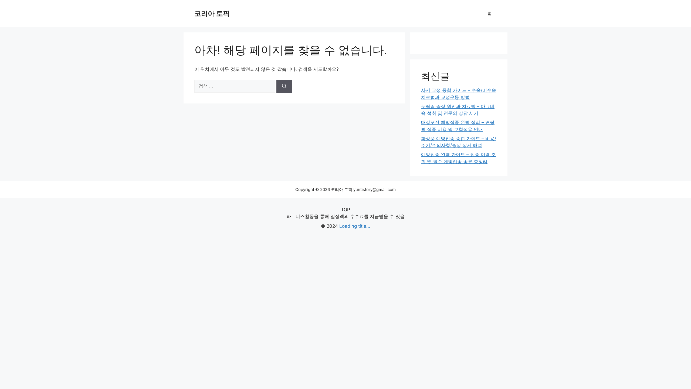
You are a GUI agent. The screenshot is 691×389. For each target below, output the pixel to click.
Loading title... (354, 226)
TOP (345, 209)
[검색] (284, 86)
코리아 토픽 (212, 13)
